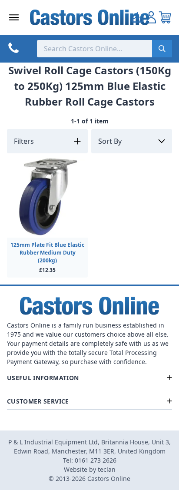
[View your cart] (165, 17)
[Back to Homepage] (89, 17)
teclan (107, 469)
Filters (24, 141)
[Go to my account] (137, 17)
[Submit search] (162, 48)
